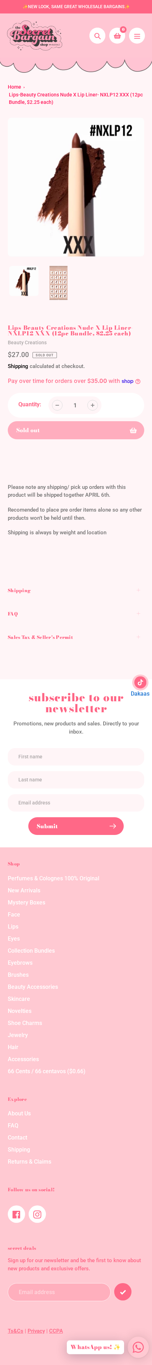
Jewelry (18, 1035)
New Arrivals (24, 890)
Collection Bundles (31, 950)
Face (14, 914)
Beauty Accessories (33, 987)
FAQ (13, 1125)
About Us (19, 1113)
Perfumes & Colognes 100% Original (53, 878)
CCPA (56, 1331)
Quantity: (29, 404)
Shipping (18, 366)
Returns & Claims (29, 1161)
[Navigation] (137, 36)
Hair (13, 1047)
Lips (13, 926)
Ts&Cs (15, 1331)
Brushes (18, 974)
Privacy (36, 1331)
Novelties (19, 1011)
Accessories (23, 1059)
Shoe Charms (25, 1023)
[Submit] (122, 1291)
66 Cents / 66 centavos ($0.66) (47, 1071)
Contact (17, 1137)
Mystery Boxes (26, 902)
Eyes (14, 938)
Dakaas (140, 693)
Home (14, 87)
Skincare (19, 999)
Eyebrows (20, 962)
